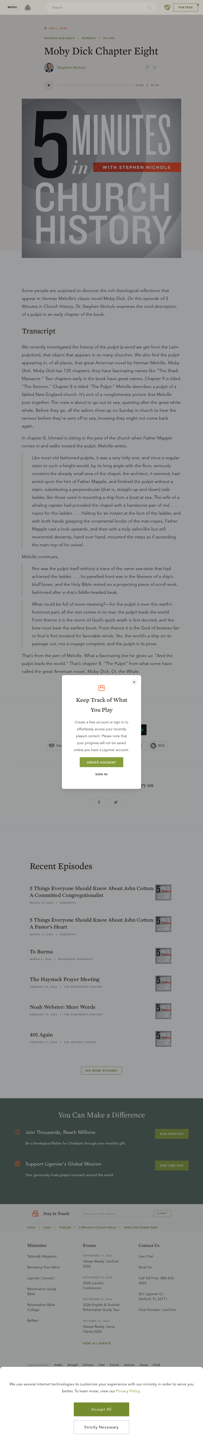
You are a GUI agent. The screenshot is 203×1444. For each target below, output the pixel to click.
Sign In (101, 774)
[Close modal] (134, 682)
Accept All (101, 1409)
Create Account (101, 762)
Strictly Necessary (101, 1427)
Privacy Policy (128, 1391)
